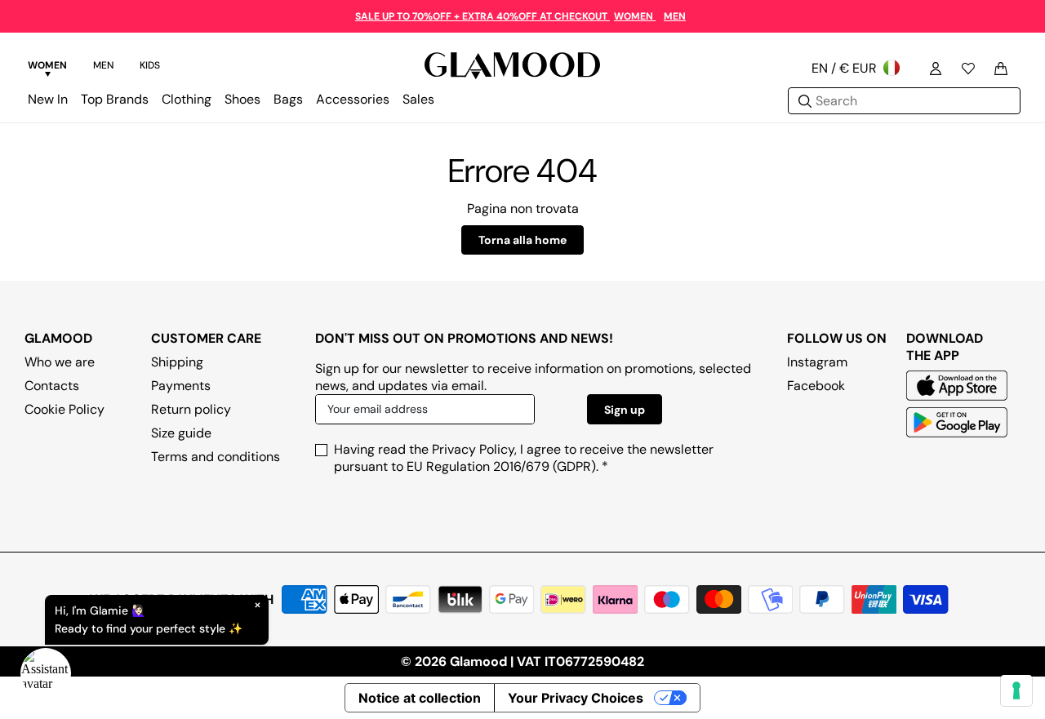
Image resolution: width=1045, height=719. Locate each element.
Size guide (181, 433)
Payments (181, 385)
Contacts (51, 385)
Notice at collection (419, 698)
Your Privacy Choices (575, 698)
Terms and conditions (215, 456)
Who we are (59, 362)
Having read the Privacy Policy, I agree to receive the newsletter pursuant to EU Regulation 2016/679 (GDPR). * (524, 458)
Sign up (624, 409)
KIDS (150, 65)
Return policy (191, 409)
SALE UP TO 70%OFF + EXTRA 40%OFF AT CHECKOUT (482, 16)
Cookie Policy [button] (64, 409)
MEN (675, 16)
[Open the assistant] (45, 673)
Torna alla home (522, 240)
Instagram (817, 362)
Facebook (816, 385)
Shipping (177, 362)
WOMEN (635, 16)
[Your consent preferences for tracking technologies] (1016, 690)
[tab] (47, 67)
